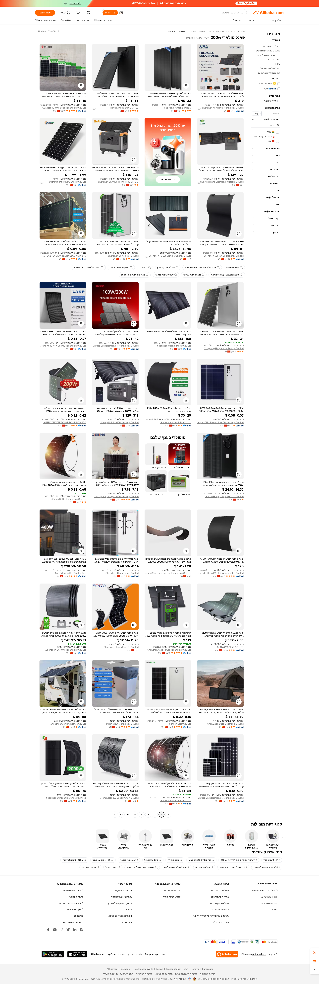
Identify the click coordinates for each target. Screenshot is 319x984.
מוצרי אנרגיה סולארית (200, 31)
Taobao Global (173, 969)
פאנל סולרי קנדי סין (166, 267)
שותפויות (78, 915)
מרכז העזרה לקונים (122, 890)
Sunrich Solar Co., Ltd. (180, 723)
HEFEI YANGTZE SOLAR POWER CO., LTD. (64, 422)
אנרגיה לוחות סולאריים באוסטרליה (200, 267)
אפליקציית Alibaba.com (103, 954)
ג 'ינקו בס (143, 267)
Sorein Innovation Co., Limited (70, 573)
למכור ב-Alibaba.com (72, 890)
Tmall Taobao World (143, 969)
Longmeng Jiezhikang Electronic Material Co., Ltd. (220, 181)
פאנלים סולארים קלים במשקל (140, 867)
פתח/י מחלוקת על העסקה (119, 903)
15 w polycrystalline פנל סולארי (225, 275)
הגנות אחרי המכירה (219, 909)
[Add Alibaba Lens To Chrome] (227, 954)
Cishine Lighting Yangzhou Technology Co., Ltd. (115, 496)
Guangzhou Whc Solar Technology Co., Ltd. (64, 107)
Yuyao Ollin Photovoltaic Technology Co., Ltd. (220, 422)
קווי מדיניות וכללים (220, 922)
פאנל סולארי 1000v (192, 275)
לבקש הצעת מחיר (171, 897)
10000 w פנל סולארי (164, 275)
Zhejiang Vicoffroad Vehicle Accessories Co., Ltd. (220, 573)
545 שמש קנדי (270, 860)
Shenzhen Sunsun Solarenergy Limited (224, 255)
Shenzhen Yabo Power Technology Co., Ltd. (169, 649)
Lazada (159, 969)
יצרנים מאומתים (172, 890)
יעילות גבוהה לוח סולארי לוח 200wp (237, 860)
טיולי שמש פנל (151, 860)
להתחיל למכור (76, 897)
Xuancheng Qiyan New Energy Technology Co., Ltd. (168, 573)
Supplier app (152, 954)
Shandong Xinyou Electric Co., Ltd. (121, 647)
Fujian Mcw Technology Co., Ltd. (122, 723)
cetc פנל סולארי (127, 860)
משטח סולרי (173, 860)
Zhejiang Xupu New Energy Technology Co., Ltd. (63, 345)
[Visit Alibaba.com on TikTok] (48, 930)
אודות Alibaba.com (267, 883)
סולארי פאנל (111, 867)
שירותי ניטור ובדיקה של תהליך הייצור (211, 915)
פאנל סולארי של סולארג (175, 867)
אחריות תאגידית (269, 903)
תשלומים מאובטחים (219, 890)
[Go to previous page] (168, 815)
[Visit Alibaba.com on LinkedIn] (75, 930)
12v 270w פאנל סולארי (72, 860)
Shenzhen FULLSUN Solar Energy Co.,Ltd (170, 255)
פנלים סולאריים (202, 867)
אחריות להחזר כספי (219, 897)
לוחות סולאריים (89, 867)
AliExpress (112, 969)
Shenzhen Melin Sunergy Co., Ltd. (174, 345)
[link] (314, 952)
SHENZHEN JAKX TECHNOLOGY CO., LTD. (64, 255)
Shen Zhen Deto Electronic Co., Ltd (225, 723)
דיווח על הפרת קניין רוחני (120, 915)
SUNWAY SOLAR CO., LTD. (230, 647)
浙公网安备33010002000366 (213, 979)
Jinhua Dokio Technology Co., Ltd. (68, 499)
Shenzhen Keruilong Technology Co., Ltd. (223, 107)
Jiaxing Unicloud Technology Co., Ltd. (119, 422)
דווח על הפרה (125, 922)
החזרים (128, 909)
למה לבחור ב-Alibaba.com (264, 890)
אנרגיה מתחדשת (224, 31)
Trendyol (194, 969)
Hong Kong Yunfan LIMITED (176, 107)
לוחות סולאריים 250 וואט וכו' (87, 267)
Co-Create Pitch (269, 897)
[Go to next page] (115, 815)
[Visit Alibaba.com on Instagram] (61, 930)
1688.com (125, 969)
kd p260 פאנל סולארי (119, 267)
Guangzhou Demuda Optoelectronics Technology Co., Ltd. (115, 345)
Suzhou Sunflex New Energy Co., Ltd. (67, 181)
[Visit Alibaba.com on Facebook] (81, 930)
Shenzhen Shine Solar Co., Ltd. (123, 255)
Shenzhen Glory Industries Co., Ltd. (68, 723)
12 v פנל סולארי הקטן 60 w (231, 867)
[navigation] (265, 423)
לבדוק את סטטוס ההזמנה (70, 903)
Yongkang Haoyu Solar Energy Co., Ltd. (224, 348)
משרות (274, 909)
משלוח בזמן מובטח (219, 903)
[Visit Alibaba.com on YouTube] (55, 930)
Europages (207, 969)
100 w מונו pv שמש (101, 860)
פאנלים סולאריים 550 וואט (133, 275)
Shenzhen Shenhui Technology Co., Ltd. (65, 649)
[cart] (77, 13)
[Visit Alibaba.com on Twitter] (68, 930)
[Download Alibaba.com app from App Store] (77, 954)
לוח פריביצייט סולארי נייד (265, 867)
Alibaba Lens (259, 954)
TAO (185, 969)
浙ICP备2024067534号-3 (244, 979)
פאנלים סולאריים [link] (176, 31)
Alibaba (241, 31)
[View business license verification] (189, 979)
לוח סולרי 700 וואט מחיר (200, 860)
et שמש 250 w (232, 267)
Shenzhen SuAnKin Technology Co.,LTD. (118, 181)
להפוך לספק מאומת (73, 909)
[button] (121, 13)
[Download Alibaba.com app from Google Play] (53, 954)
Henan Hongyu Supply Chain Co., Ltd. (224, 496)
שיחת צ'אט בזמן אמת (121, 897)
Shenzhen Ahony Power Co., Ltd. (122, 573)
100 (121, 814)
